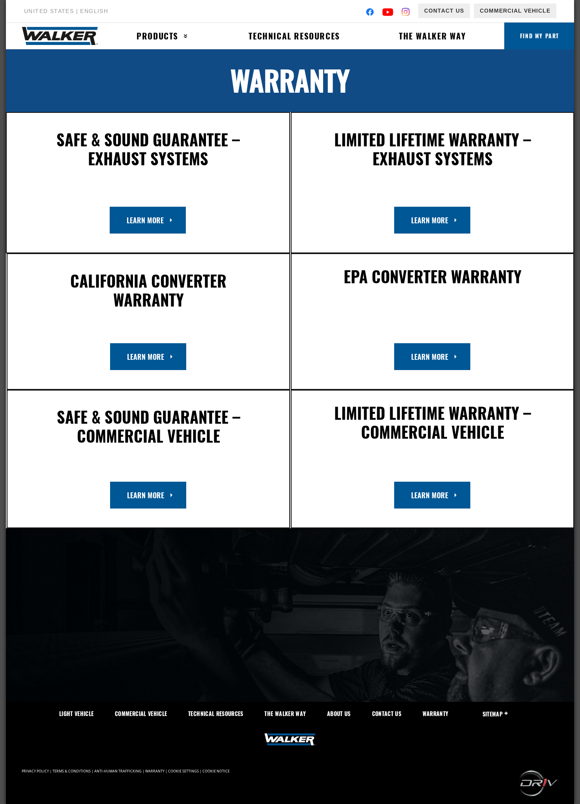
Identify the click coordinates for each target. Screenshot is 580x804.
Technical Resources (294, 36)
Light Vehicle (76, 713)
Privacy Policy (35, 771)
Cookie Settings (183, 771)
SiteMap (493, 714)
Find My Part (539, 36)
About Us (339, 713)
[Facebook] (370, 13)
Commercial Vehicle (515, 10)
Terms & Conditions (71, 771)
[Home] (64, 36)
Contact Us (444, 10)
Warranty (436, 713)
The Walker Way (432, 36)
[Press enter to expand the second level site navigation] (185, 36)
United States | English (66, 11)
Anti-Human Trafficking (118, 771)
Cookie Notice (216, 771)
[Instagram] (406, 13)
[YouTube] (388, 13)
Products (157, 36)
